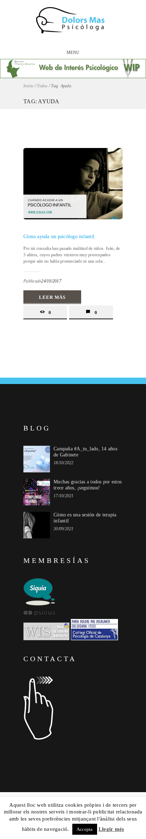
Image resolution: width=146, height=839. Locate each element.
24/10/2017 (51, 281)
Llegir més (111, 829)
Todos (42, 85)
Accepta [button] (85, 829)
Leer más (52, 297)
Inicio (28, 85)
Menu (73, 52)
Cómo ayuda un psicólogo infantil (58, 236)
